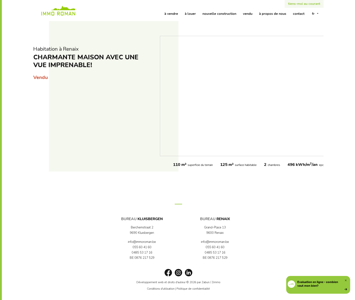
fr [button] (313, 13)
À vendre (172, 13)
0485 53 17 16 (142, 252)
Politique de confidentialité (193, 289)
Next (319, 96)
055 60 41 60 (142, 247)
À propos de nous (274, 13)
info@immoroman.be (142, 242)
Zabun (205, 282)
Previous (164, 96)
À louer (192, 13)
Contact (300, 13)
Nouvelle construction (221, 13)
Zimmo (216, 282)
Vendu (249, 13)
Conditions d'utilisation (161, 289)
